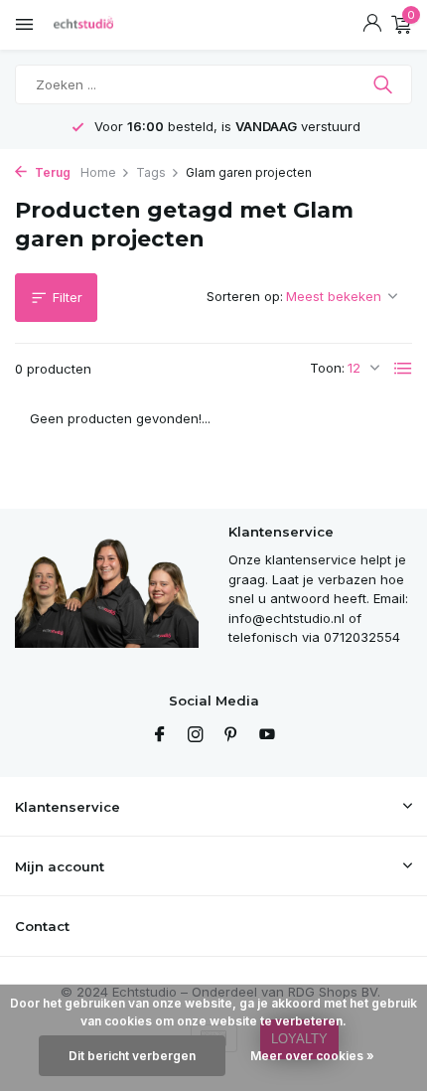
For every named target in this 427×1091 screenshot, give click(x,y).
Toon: (327, 368)
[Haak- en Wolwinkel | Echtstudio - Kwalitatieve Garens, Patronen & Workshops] (104, 25)
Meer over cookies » (312, 1055)
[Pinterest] (231, 735)
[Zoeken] (384, 84)
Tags (151, 172)
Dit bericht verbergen (132, 1055)
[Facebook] (160, 735)
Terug (51, 172)
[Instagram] (196, 735)
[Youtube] (267, 735)
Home (98, 172)
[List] (403, 369)
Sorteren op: (245, 296)
